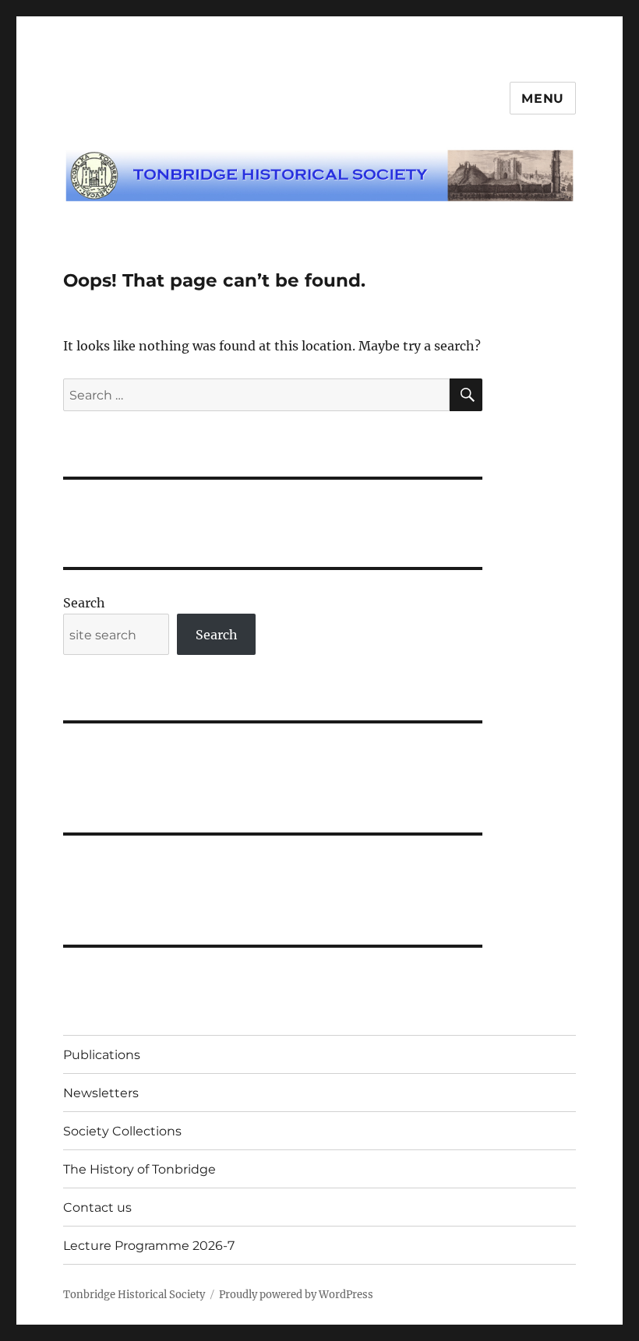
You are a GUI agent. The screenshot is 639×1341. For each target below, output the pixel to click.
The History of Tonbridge (139, 1169)
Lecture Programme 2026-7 (149, 1245)
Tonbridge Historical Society (134, 1294)
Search (84, 603)
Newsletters (101, 1093)
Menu (542, 98)
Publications (101, 1054)
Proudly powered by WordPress (296, 1294)
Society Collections (122, 1131)
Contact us (97, 1207)
